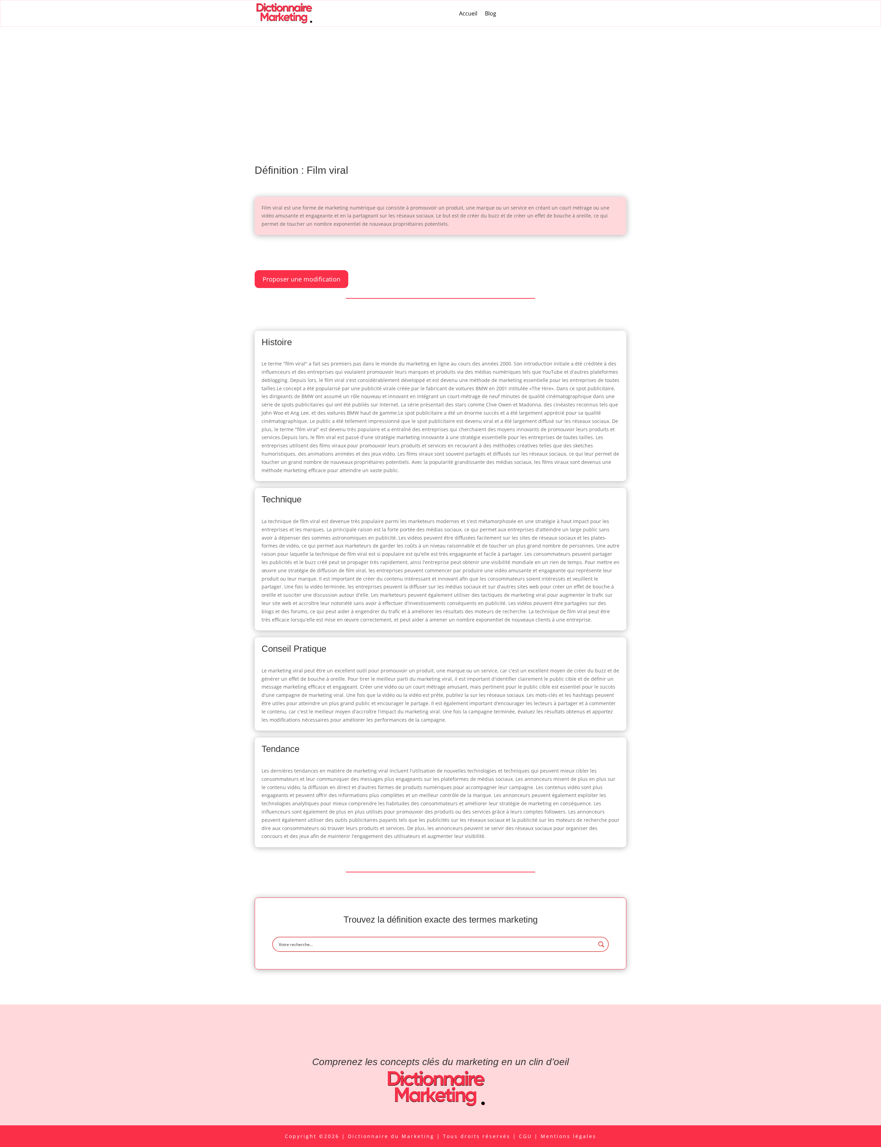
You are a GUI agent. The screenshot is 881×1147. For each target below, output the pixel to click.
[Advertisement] (440, 78)
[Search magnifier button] (601, 944)
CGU (526, 1136)
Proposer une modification (301, 279)
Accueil (468, 13)
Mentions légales (568, 1136)
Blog (490, 13)
